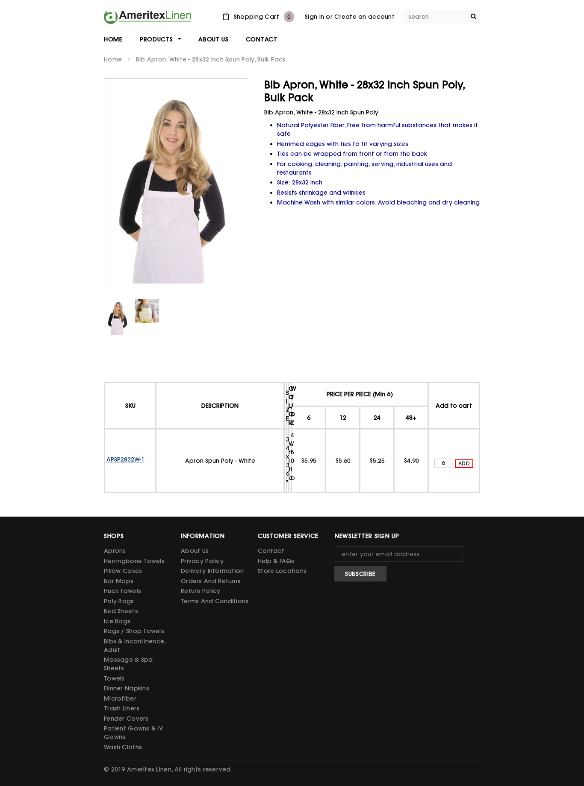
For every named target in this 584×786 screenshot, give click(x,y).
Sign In (314, 16)
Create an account (364, 16)
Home (113, 59)
